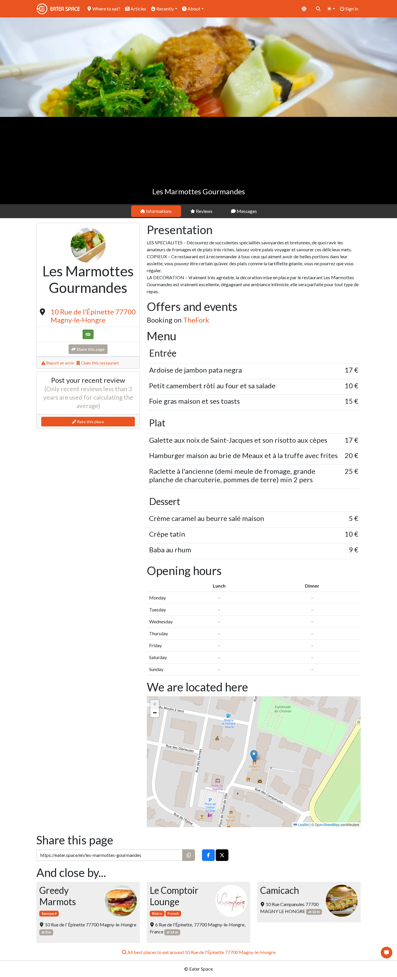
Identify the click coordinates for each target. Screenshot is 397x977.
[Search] (318, 9)
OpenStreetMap (327, 824)
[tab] (156, 211)
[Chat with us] (386, 952)
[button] (253, 756)
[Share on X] (222, 855)
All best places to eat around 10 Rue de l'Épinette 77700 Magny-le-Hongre (201, 952)
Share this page (90, 349)
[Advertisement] (198, 160)
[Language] (304, 9)
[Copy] (188, 855)
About (193, 8)
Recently (164, 8)
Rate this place (90, 421)
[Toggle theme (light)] (331, 8)
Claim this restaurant (99, 362)
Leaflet (303, 824)
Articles (138, 8)
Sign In (351, 8)
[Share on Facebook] (208, 855)
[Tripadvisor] (88, 334)
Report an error (59, 362)
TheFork (196, 320)
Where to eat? (106, 8)
